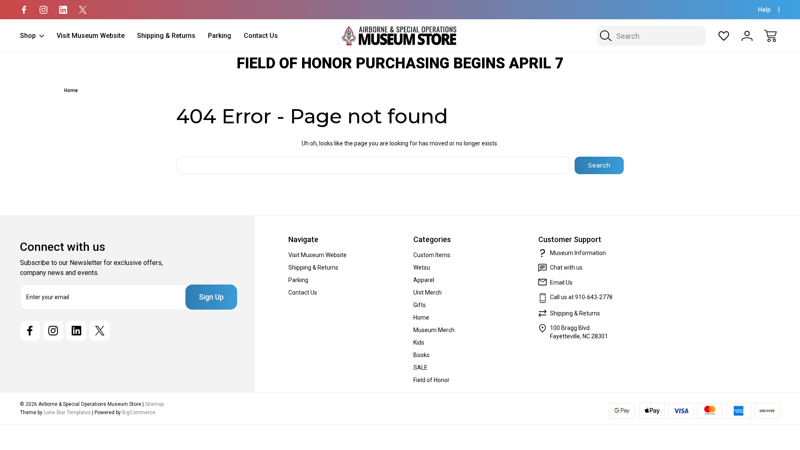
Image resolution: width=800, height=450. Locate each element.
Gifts (419, 305)
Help (764, 9)
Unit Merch (427, 292)
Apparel (423, 280)
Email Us (561, 282)
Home (421, 317)
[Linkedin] (63, 10)
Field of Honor (431, 380)
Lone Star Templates (67, 412)
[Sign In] (747, 35)
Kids (418, 342)
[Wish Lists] (723, 35)
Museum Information (578, 253)
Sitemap (154, 404)
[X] (83, 10)
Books (421, 355)
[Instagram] (44, 10)
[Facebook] (24, 10)
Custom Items (431, 255)
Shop (28, 36)
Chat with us (566, 267)
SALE (420, 367)
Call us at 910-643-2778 (581, 297)
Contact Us (261, 36)
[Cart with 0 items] (770, 35)
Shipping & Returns (166, 36)
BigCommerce (138, 412)
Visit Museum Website (91, 36)
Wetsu (421, 267)
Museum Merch (434, 330)
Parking (219, 36)
